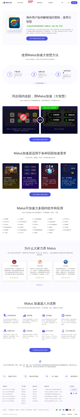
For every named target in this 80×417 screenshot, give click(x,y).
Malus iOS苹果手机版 (7, 394)
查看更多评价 (39, 285)
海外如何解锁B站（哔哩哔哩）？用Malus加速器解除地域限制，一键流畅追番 (54, 396)
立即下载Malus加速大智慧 (37, 38)
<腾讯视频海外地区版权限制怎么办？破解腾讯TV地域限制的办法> (54, 394)
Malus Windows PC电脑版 (8, 389)
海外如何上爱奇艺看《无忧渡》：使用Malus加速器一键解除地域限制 (54, 391)
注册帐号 (35, 389)
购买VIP (30, 2)
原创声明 (24, 398)
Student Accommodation (43, 409)
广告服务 (76, 414)
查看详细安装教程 (40, 83)
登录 (69, 2)
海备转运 (17, 409)
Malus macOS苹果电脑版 (8, 391)
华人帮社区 (22, 409)
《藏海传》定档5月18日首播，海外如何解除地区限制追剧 (54, 398)
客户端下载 (20, 2)
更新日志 (24, 401)
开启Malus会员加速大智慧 (40, 350)
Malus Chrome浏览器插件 (8, 398)
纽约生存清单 (29, 409)
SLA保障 (24, 396)
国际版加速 (35, 401)
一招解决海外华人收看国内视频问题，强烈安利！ (54, 389)
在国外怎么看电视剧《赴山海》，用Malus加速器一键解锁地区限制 (54, 401)
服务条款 (24, 391)
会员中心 (35, 394)
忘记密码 (35, 396)
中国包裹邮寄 (11, 409)
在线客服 (73, 389)
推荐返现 (51, 2)
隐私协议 (24, 394)
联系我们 (24, 403)
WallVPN (35, 409)
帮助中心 (35, 398)
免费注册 (74, 2)
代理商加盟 (69, 414)
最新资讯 (24, 389)
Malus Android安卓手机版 (8, 396)
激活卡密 (35, 391)
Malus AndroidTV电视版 (8, 401)
